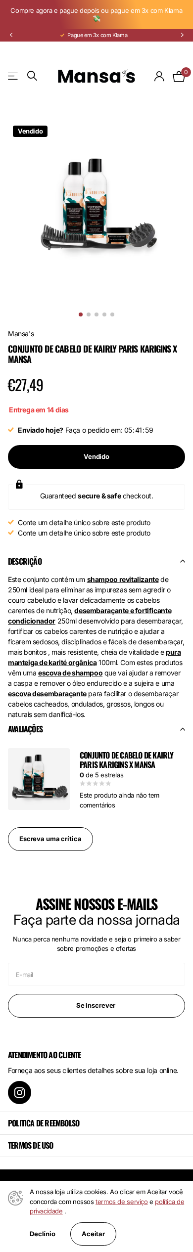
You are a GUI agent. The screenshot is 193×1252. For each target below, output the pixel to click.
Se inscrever (96, 1005)
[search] (32, 76)
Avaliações (25, 729)
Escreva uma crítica (50, 839)
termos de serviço (121, 1202)
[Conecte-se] (159, 76)
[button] (11, 35)
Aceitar (93, 1234)
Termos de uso (30, 1145)
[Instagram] (19, 1092)
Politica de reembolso (43, 1123)
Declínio (42, 1234)
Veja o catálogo (13, 76)
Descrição (25, 561)
